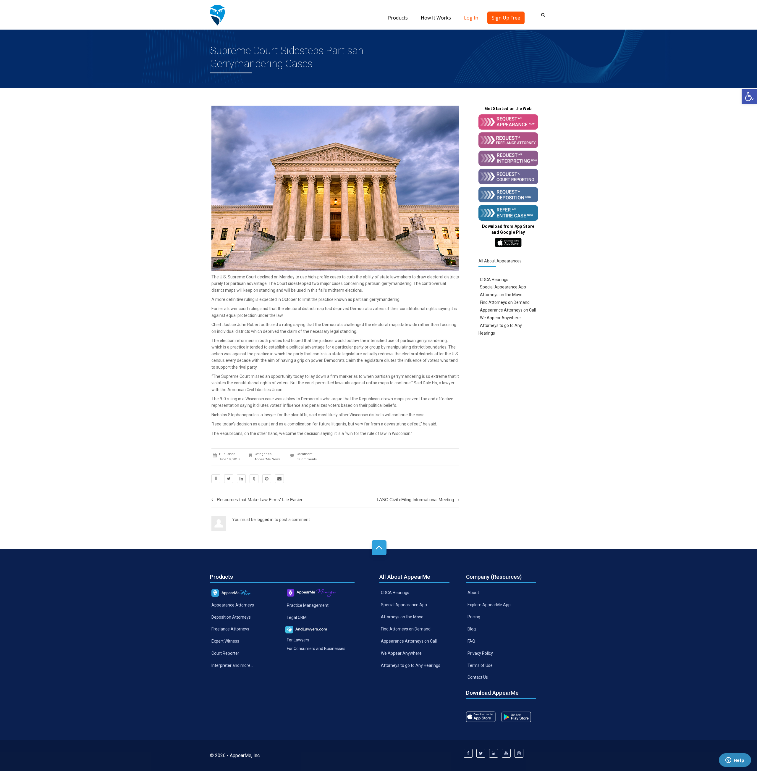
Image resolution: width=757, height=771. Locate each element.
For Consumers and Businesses (316, 648)
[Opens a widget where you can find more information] (735, 760)
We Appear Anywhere (500, 317)
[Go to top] (379, 547)
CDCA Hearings (494, 279)
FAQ (471, 640)
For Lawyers (298, 640)
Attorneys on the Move (501, 294)
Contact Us (478, 677)
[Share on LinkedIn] (241, 478)
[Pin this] (266, 478)
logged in (265, 519)
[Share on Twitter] (228, 478)
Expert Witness (225, 641)
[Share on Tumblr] (254, 478)
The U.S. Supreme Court (233, 277)
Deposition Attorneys (231, 616)
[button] (749, 96)
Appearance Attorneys (232, 604)
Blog (472, 629)
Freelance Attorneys (230, 629)
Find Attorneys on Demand (505, 302)
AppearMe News (267, 459)
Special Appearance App (503, 287)
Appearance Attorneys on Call (508, 310)
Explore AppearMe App (489, 604)
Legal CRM (297, 617)
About (473, 592)
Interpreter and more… (232, 665)
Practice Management (308, 605)
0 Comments (307, 459)
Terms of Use (480, 665)
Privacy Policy (480, 653)
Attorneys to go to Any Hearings (410, 665)
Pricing (474, 616)
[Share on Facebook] (215, 478)
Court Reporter (225, 653)
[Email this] (279, 478)
